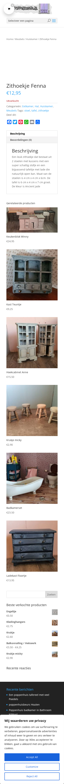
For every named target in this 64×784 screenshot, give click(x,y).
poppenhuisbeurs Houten (24, 704)
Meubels (19, 39)
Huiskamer (32, 39)
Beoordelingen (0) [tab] (21, 139)
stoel (27, 110)
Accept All (32, 757)
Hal (37, 106)
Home (9, 39)
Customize (32, 766)
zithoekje (43, 110)
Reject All (32, 776)
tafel (34, 110)
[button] (52, 49)
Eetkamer (27, 106)
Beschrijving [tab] (17, 133)
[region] (32, 749)
